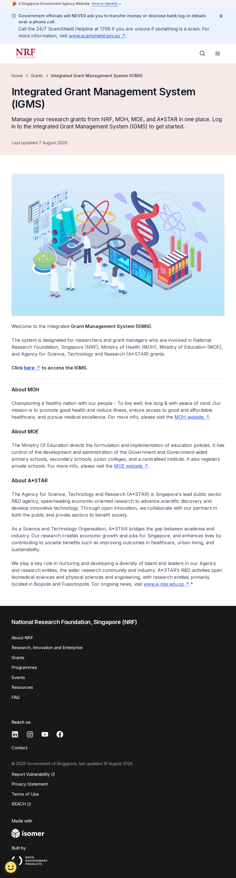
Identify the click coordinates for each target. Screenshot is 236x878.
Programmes (24, 667)
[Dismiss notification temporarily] (221, 16)
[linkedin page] (15, 734)
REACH (19, 804)
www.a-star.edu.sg (164, 584)
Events (18, 677)
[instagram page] (29, 734)
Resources (22, 687)
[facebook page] (59, 734)
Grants (37, 75)
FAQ (16, 697)
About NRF (22, 637)
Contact (19, 747)
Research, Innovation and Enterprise (47, 647)
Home (17, 75)
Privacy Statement (30, 784)
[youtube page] (44, 734)
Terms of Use (25, 794)
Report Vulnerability (31, 774)
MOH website (189, 417)
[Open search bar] (203, 53)
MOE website (128, 466)
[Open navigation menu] (217, 53)
